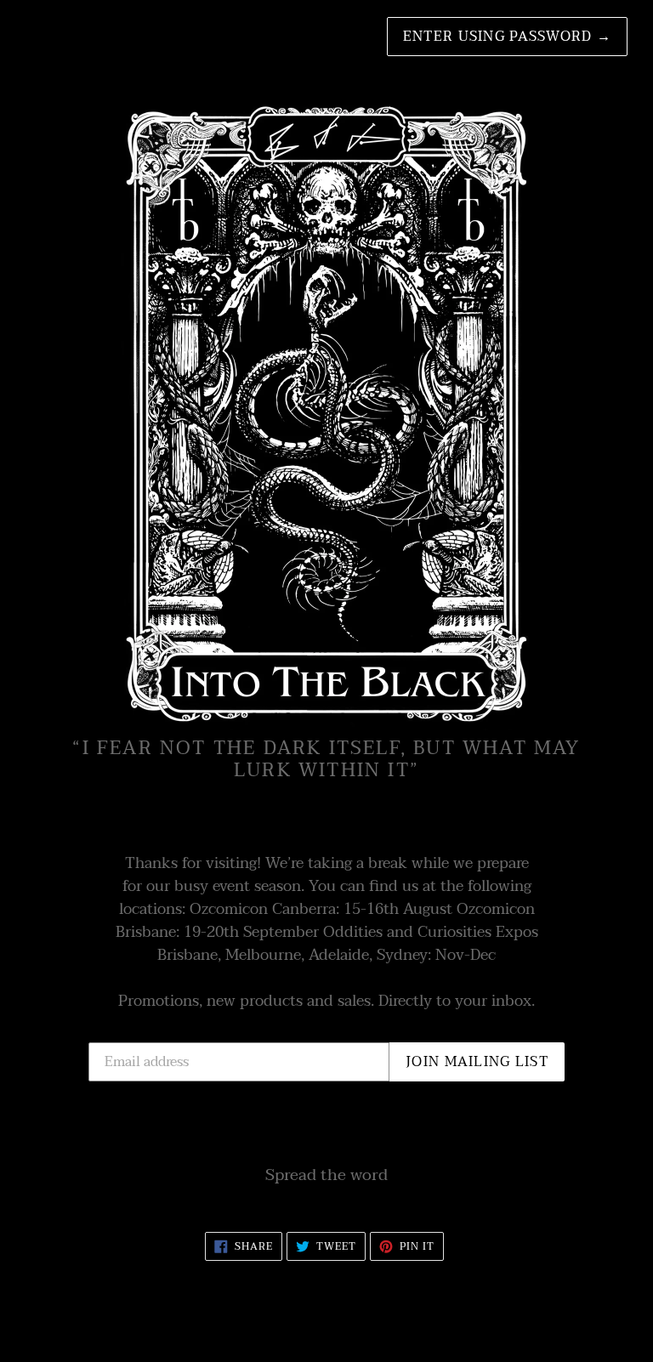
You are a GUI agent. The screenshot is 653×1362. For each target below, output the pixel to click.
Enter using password (507, 36)
